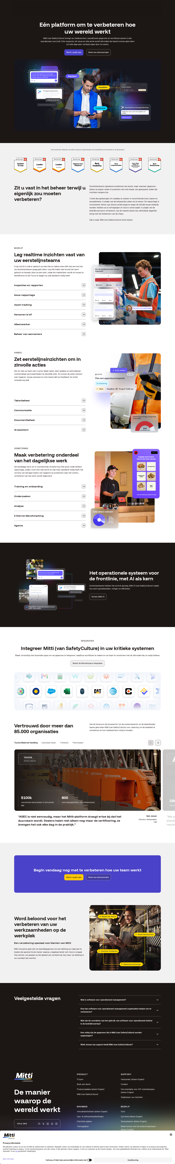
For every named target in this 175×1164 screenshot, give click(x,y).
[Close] (128, 551)
